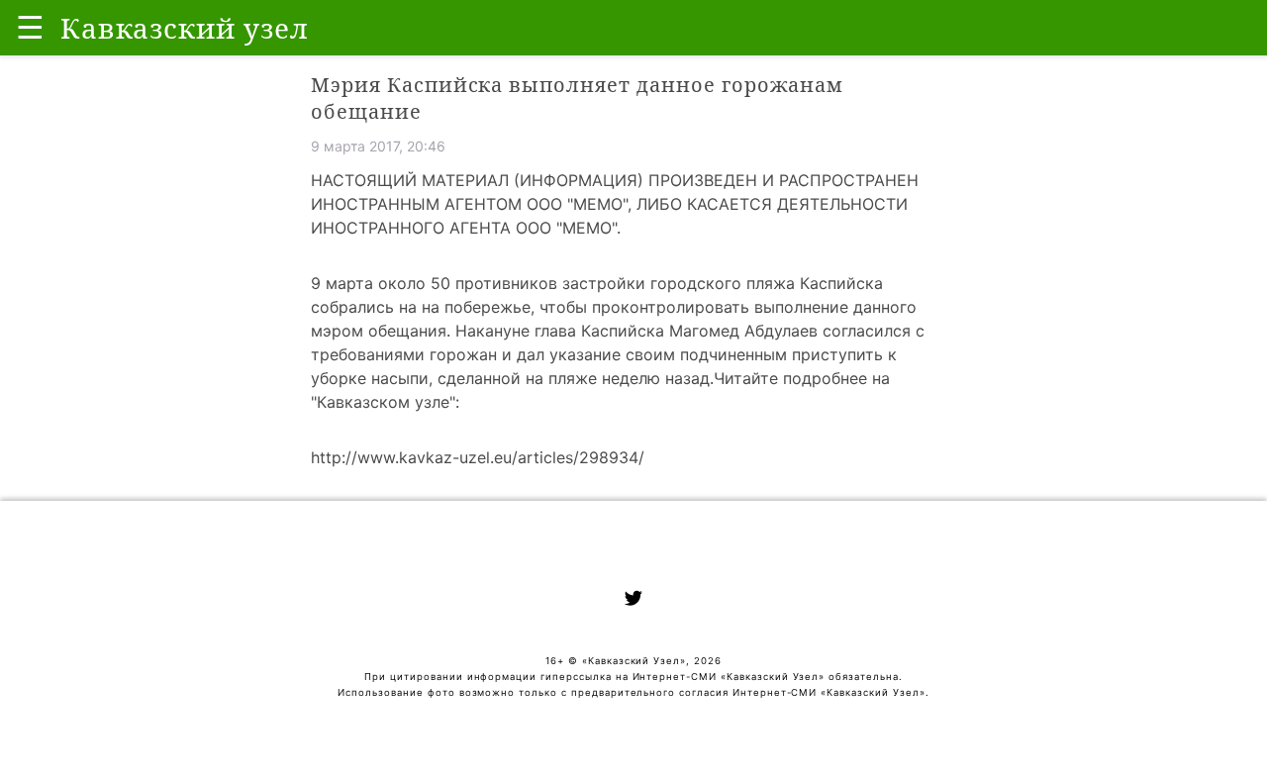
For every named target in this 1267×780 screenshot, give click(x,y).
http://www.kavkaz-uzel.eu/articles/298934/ (477, 457)
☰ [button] (30, 27)
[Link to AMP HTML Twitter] (633, 601)
